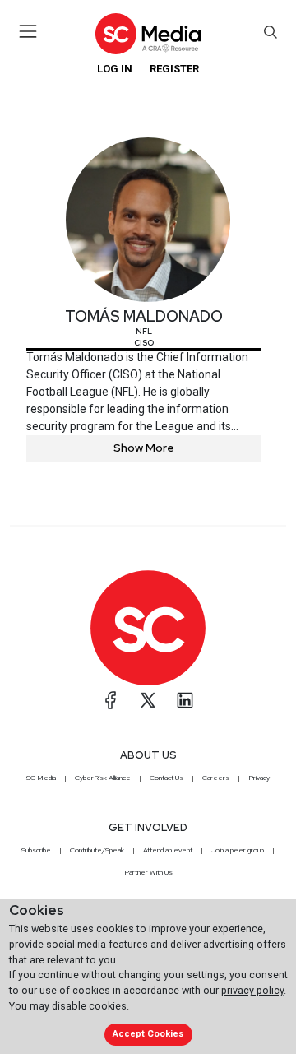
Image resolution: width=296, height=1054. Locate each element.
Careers (215, 777)
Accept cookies (148, 1033)
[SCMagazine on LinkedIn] (185, 700)
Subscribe (36, 850)
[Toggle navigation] (28, 31)
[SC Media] (148, 33)
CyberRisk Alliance (103, 777)
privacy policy (252, 990)
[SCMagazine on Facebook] (111, 700)
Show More (143, 447)
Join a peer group (237, 850)
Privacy (259, 777)
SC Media (41, 777)
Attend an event (167, 850)
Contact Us (166, 777)
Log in (114, 69)
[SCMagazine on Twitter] (148, 700)
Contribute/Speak (97, 850)
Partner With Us (148, 872)
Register (174, 69)
